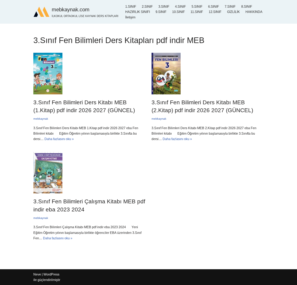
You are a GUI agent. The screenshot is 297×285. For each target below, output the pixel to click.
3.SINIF (163, 6)
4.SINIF (180, 6)
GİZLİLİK (233, 12)
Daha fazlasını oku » (59, 139)
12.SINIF (215, 12)
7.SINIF (230, 6)
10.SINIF (178, 12)
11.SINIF (197, 12)
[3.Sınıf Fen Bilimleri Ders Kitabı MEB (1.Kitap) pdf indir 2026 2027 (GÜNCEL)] (89, 73)
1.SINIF (130, 6)
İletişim (130, 17)
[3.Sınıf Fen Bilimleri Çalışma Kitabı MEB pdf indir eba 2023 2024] (89, 172)
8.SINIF (246, 6)
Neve (37, 274)
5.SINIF (197, 6)
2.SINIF (147, 6)
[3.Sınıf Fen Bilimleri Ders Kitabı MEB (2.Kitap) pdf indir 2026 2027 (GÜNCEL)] (208, 73)
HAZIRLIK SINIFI (137, 12)
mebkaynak (40, 118)
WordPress (51, 274)
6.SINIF (213, 6)
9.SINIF (161, 12)
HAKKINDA (253, 12)
